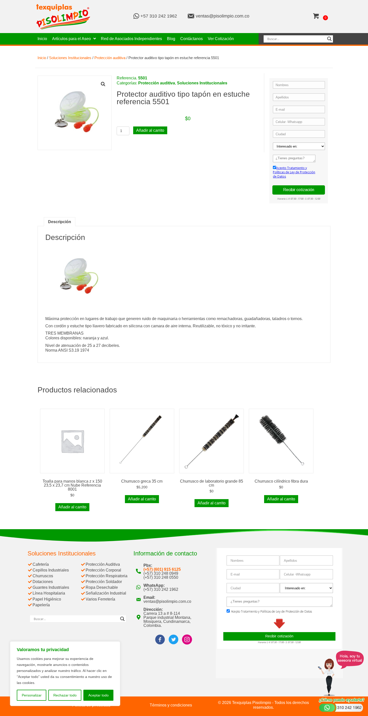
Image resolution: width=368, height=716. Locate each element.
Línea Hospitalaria (49, 593)
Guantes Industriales (51, 587)
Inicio (42, 58)
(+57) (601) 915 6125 (162, 569)
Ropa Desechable (102, 587)
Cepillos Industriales (51, 570)
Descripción (59, 222)
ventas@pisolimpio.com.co (222, 16)
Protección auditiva (109, 58)
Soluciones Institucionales (70, 58)
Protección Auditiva (103, 564)
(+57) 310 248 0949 (160, 573)
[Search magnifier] (329, 38)
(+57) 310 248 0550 (160, 577)
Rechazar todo (65, 695)
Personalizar (32, 695)
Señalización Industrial (106, 593)
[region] (65, 673)
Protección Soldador (104, 582)
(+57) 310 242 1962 (160, 589)
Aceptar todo (98, 695)
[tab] (59, 221)
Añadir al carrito (150, 130)
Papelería (41, 605)
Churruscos (43, 576)
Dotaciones (43, 582)
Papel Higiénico (47, 599)
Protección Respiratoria (106, 576)
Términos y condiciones (171, 705)
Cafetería (41, 564)
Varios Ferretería (100, 599)
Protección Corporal (103, 570)
